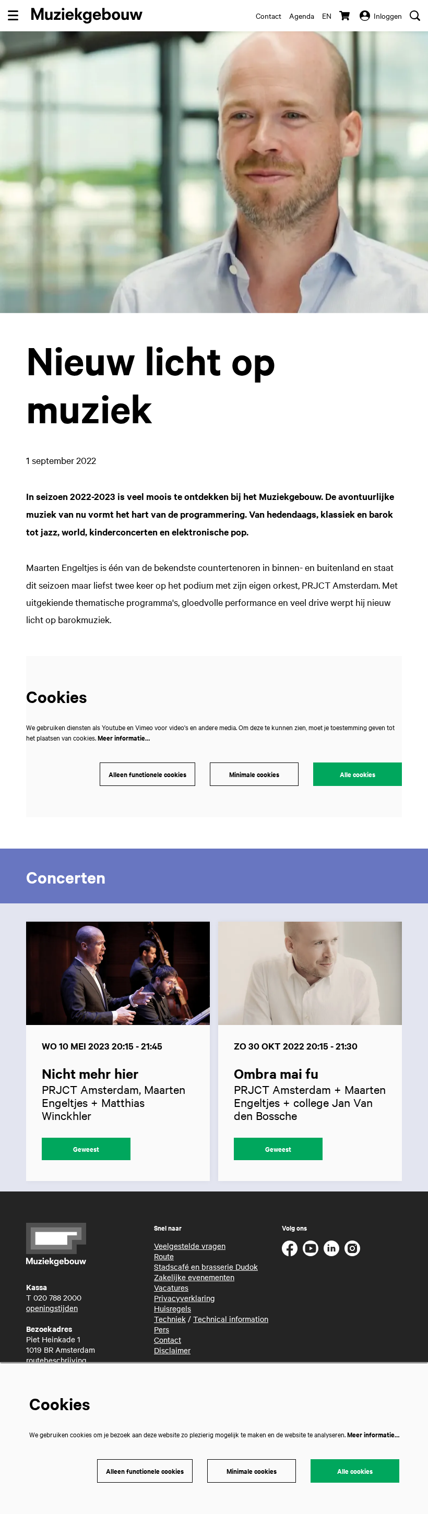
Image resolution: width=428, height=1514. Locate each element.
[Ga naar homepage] (86, 15)
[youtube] (310, 1248)
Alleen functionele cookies (147, 774)
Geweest (86, 1149)
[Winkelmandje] (345, 15)
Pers (161, 1329)
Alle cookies (357, 774)
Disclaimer (172, 1350)
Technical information (230, 1319)
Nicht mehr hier (90, 1073)
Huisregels (172, 1308)
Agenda (301, 15)
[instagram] (352, 1248)
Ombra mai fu (276, 1073)
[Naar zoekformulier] (415, 15)
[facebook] (290, 1248)
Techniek (170, 1319)
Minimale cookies (254, 774)
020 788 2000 (57, 1297)
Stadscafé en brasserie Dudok (206, 1266)
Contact (268, 15)
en (326, 15)
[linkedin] (331, 1248)
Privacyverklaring (184, 1298)
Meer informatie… (124, 738)
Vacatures (171, 1287)
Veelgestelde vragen (189, 1246)
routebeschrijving (56, 1360)
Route (164, 1256)
